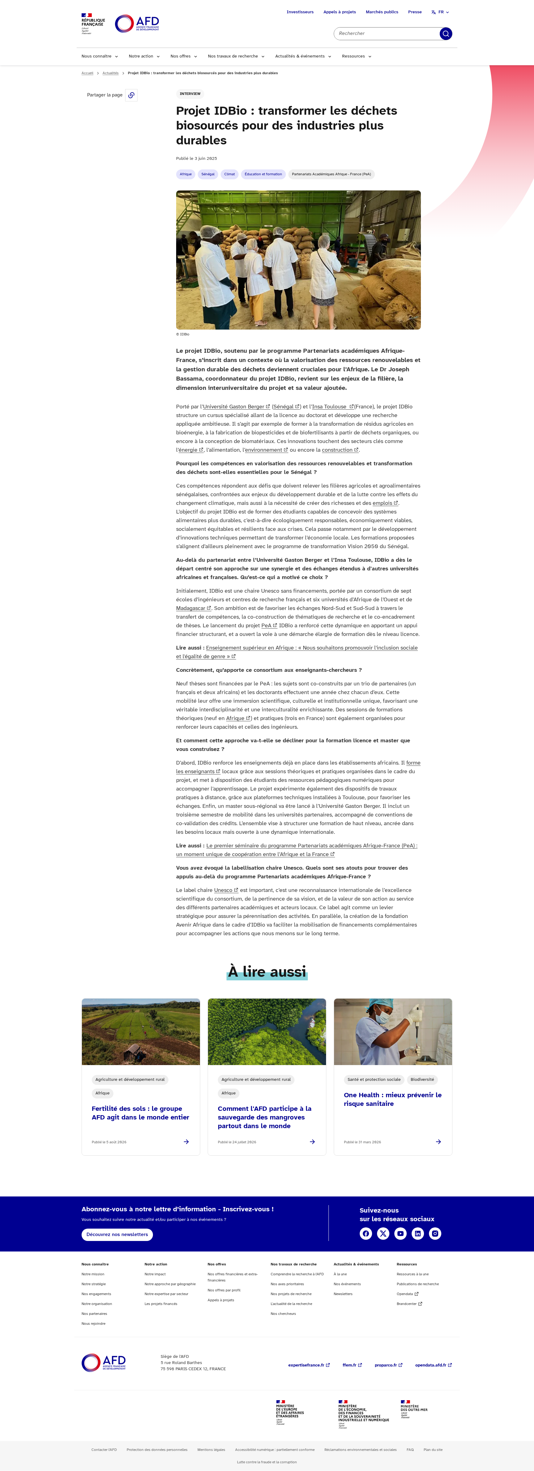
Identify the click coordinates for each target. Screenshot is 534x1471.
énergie (188, 450)
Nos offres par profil (224, 1290)
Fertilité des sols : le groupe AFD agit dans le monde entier (140, 1113)
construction (337, 450)
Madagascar (190, 609)
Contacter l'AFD (104, 1450)
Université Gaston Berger (233, 407)
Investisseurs (300, 12)
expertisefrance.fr (306, 1365)
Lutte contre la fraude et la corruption (267, 1462)
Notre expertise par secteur (166, 1294)
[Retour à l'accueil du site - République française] (151, 24)
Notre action (141, 56)
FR (441, 12)
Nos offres (181, 56)
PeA (266, 626)
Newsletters (343, 1294)
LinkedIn (418, 1233)
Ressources (353, 56)
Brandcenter (407, 1304)
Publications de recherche (418, 1284)
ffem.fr (349, 1365)
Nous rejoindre (93, 1324)
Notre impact (155, 1274)
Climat (229, 174)
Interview (190, 94)
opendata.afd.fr (430, 1365)
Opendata (405, 1294)
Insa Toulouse (330, 407)
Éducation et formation (263, 174)
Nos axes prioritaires (287, 1284)
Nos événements (347, 1284)
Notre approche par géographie (170, 1284)
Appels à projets (340, 12)
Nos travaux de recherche (233, 56)
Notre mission (93, 1274)
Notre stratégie (94, 1284)
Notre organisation (97, 1304)
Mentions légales (211, 1450)
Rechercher (446, 34)
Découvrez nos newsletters (117, 1234)
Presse (415, 12)
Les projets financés (161, 1304)
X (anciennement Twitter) (383, 1233)
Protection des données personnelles (157, 1450)
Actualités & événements (300, 56)
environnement (263, 450)
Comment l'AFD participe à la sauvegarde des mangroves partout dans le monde (265, 1117)
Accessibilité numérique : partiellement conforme (275, 1450)
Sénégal (207, 174)
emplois (382, 503)
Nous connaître (97, 56)
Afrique (186, 174)
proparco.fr (386, 1365)
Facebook (366, 1233)
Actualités (111, 73)
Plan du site (433, 1450)
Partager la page (131, 95)
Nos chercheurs (283, 1314)
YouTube (400, 1233)
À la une (340, 1274)
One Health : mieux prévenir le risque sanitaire (393, 1100)
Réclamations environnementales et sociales (360, 1450)
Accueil (87, 73)
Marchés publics (382, 12)
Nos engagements (96, 1294)
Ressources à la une (413, 1274)
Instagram (435, 1233)
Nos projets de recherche (291, 1294)
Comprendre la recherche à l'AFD (297, 1274)
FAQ (410, 1450)
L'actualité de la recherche (291, 1304)
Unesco (223, 890)
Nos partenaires (94, 1314)
